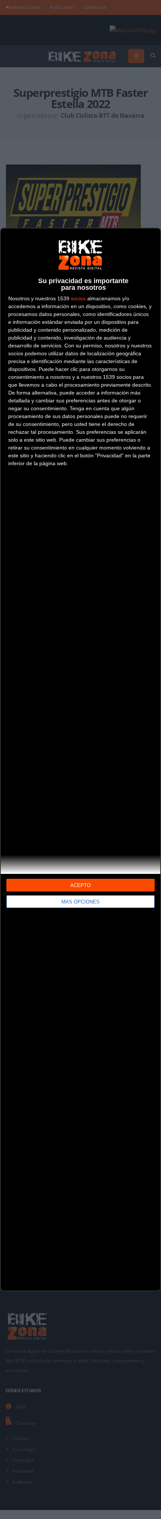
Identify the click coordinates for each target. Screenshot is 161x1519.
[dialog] (80, 759)
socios (78, 298)
